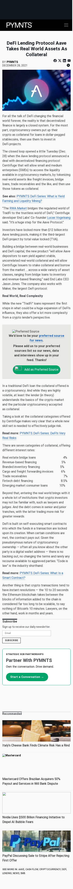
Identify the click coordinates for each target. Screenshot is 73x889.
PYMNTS (12, 62)
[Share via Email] (69, 61)
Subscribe (11, 640)
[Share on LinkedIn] (64, 61)
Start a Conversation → (27, 677)
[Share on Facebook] (55, 61)
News (16, 873)
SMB (22, 873)
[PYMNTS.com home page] (19, 25)
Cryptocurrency (50, 869)
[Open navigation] (66, 25)
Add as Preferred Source (41, 369)
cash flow (32, 869)
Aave (21, 869)
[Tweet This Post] (59, 61)
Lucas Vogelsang (58, 217)
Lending (7, 873)
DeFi (64, 869)
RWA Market (18, 208)
